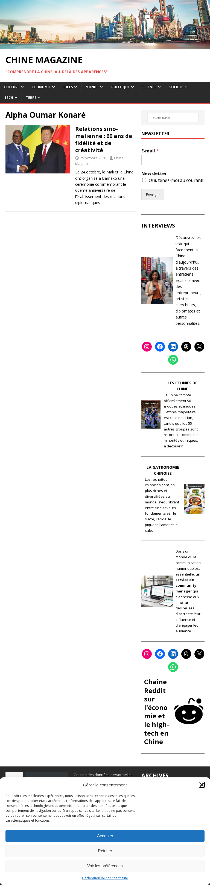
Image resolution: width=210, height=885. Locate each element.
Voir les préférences (105, 865)
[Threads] (186, 347)
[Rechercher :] (173, 117)
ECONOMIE (41, 87)
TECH (8, 97)
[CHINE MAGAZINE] (105, 45)
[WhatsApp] (173, 360)
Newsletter (154, 173)
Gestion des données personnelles (103, 774)
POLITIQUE (120, 87)
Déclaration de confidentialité (105, 878)
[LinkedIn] (173, 347)
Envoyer (153, 194)
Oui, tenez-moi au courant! (176, 180)
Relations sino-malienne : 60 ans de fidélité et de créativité (103, 139)
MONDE (92, 87)
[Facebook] (160, 347)
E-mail (150, 151)
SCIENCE (149, 87)
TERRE (31, 97)
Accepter (105, 835)
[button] (202, 784)
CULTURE (11, 87)
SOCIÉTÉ (176, 87)
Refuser (105, 850)
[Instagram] (147, 347)
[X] (199, 347)
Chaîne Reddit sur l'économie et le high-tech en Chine (156, 711)
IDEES (68, 87)
